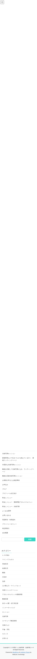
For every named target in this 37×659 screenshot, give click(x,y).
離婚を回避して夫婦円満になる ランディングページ (18, 470)
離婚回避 (5, 599)
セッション (5, 612)
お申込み (5, 484)
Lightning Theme (25, 652)
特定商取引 (5, 528)
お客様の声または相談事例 (11, 480)
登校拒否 (5, 564)
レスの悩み (5, 555)
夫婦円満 (5, 616)
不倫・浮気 (5, 629)
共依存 (4, 577)
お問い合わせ (6, 515)
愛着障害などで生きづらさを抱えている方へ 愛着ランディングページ (18, 459)
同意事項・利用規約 (8, 520)
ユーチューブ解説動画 (9, 621)
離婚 (3, 572)
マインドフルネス (8, 559)
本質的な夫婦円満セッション (11, 465)
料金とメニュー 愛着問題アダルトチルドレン (17, 502)
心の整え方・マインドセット (11, 586)
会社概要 (5, 533)
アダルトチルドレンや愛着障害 (12, 594)
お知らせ (5, 638)
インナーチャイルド (8, 607)
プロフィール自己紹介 (9, 493)
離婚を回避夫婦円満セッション (12, 476)
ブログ (4, 489)
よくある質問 (6, 511)
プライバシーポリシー (9, 524)
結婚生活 (5, 568)
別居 (3, 581)
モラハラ (5, 634)
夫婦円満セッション (8, 453)
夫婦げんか (5, 625)
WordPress (16, 652)
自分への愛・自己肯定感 (10, 603)
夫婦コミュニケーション (10, 590)
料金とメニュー (7, 498)
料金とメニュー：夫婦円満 (11, 506)
